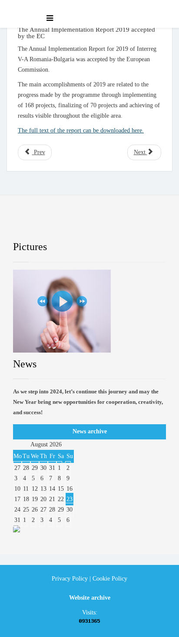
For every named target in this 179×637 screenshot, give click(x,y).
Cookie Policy (110, 578)
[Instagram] (134, 224)
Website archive (89, 597)
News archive (90, 431)
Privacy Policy (70, 578)
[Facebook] (28, 224)
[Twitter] (64, 224)
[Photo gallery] (89, 311)
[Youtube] (99, 224)
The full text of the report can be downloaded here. (81, 130)
